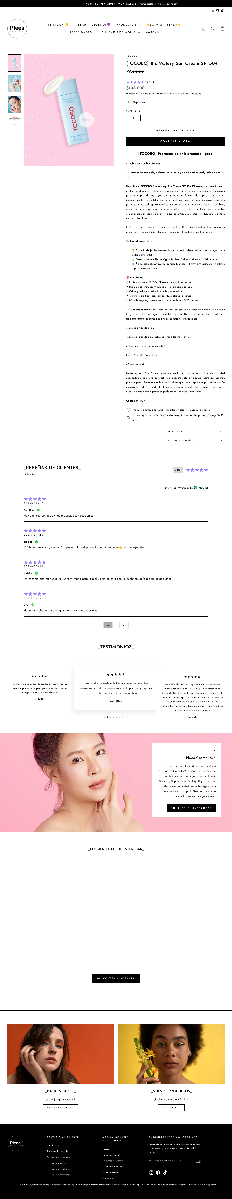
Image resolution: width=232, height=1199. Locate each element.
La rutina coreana (110, 1172)
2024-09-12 (34, 503)
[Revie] (200, 488)
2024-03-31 (34, 566)
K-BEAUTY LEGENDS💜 (93, 25)
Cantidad (133, 110)
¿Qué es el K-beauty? (191, 808)
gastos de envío (157, 93)
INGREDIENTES (175, 431)
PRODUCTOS (127, 25)
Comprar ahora (175, 141)
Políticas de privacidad (58, 1157)
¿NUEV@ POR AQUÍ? (119, 32)
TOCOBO (132, 55)
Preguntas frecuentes (112, 1160)
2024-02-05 (34, 598)
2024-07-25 (34, 535)
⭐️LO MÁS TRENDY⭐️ (164, 25)
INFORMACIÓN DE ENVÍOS (175, 440)
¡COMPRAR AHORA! (60, 1107)
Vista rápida (33, 921)
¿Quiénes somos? (111, 1154)
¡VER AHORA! (171, 1107)
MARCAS (153, 32)
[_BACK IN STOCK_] (60, 1054)
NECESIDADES (81, 32)
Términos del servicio (57, 1151)
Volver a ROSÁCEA (118, 978)
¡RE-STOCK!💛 (58, 25)
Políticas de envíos (56, 1162)
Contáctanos (53, 1145)
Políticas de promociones (59, 1174)
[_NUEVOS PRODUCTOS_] (171, 1054)
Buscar (105, 1148)
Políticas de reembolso (58, 1168)
